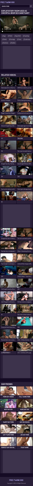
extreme (6, 43)
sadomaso (27, 39)
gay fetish (18, 36)
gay (5, 36)
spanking (27, 36)
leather (13, 43)
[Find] (31, 6)
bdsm (5, 39)
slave (20, 39)
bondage (13, 39)
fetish (11, 36)
